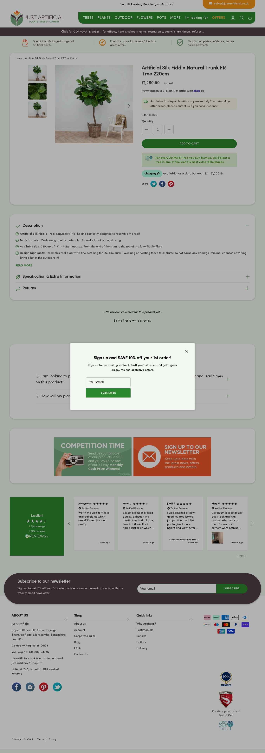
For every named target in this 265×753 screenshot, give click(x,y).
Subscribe (108, 393)
